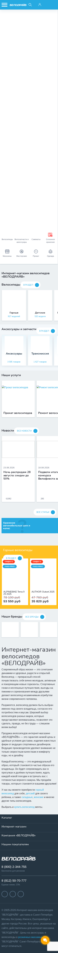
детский (30, 793)
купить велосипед (24, 807)
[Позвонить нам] (46, 4)
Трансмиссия (40, 353)
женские (38, 797)
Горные (14, 312)
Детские (40, 312)
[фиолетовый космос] (16, 583)
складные (27, 797)
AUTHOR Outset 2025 (43, 592)
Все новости (24, 431)
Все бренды (32, 617)
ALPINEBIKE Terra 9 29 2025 (13, 593)
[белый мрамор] (13, 583)
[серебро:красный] (46, 583)
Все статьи (43, 512)
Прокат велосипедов (17, 413)
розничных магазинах (30, 937)
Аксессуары (14, 353)
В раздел (28, 285)
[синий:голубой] (43, 583)
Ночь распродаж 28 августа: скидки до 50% (17, 475)
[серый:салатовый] (39, 583)
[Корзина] (53, 4)
